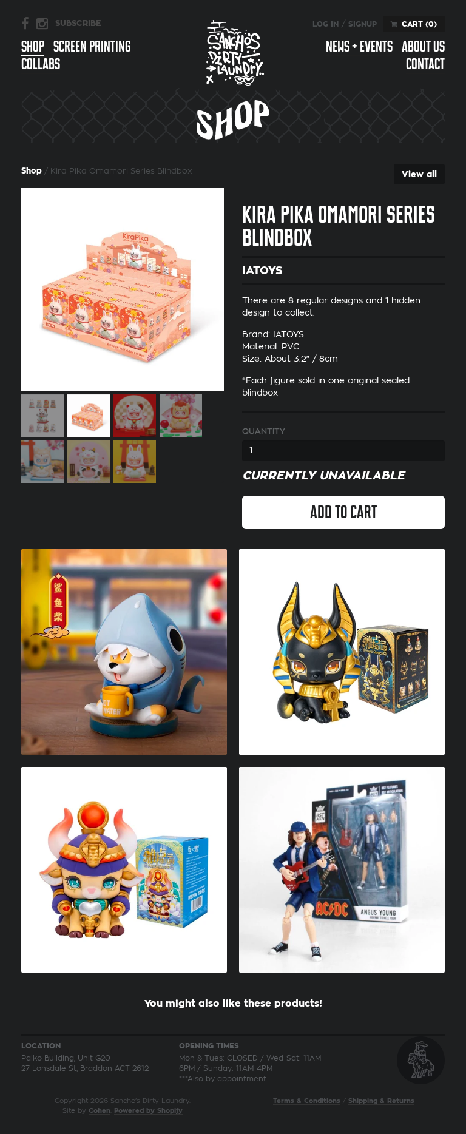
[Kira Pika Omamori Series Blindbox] (122, 289)
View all (419, 174)
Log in (325, 24)
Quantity (263, 431)
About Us (423, 47)
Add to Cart (343, 512)
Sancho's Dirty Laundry (235, 52)
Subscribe (78, 23)
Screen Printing (92, 47)
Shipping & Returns (381, 1101)
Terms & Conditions (306, 1101)
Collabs (40, 64)
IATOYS (262, 270)
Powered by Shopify (148, 1110)
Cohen (99, 1110)
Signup (362, 24)
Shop (32, 47)
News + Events (359, 47)
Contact (425, 64)
